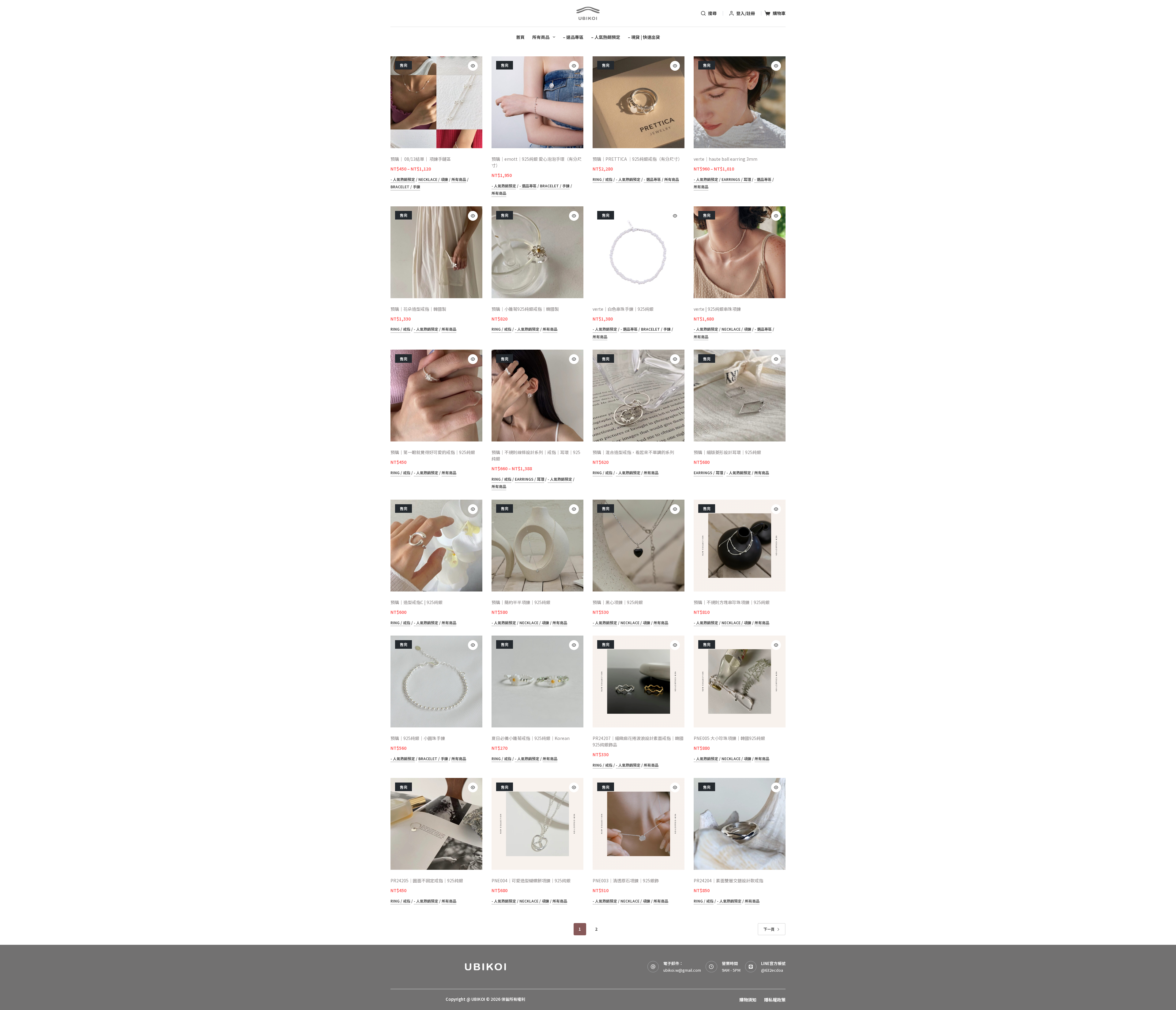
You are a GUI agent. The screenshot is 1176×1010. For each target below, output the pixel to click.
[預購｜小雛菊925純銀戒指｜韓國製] (537, 252)
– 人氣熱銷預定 (605, 37)
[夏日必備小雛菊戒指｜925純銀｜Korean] (537, 681)
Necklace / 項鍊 (433, 179)
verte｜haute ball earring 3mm (725, 159)
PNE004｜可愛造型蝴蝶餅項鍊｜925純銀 (531, 880)
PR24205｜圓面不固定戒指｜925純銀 (426, 880)
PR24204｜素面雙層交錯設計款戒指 (728, 880)
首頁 (520, 37)
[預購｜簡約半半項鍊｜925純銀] (537, 545)
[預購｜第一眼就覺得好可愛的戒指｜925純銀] (436, 395)
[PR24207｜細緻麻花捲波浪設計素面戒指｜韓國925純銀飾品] (638, 681)
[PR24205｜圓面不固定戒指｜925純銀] (436, 824)
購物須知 (747, 999)
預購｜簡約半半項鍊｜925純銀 (521, 602)
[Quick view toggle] (473, 66)
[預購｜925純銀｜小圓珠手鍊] (436, 681)
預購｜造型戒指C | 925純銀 (416, 602)
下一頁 (769, 929)
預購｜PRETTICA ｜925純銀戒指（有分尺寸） (637, 159)
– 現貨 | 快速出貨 (644, 37)
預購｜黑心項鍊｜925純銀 (618, 602)
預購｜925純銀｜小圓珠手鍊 (417, 738)
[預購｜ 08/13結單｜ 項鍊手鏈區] (436, 102)
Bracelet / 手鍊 (405, 186)
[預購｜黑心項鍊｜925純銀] (638, 545)
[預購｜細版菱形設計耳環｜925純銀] (740, 395)
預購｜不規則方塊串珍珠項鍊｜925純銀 (732, 602)
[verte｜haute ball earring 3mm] (740, 102)
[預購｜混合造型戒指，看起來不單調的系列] (638, 395)
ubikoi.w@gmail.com (682, 970)
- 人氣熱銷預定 (402, 179)
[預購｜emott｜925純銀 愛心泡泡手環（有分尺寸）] (537, 102)
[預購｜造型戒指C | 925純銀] (436, 545)
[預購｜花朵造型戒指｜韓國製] (436, 252)
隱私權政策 (775, 999)
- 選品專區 (528, 185)
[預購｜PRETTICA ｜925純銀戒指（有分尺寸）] (638, 102)
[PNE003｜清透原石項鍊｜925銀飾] (638, 824)
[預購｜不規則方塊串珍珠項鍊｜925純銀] (740, 545)
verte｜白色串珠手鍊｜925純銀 (623, 309)
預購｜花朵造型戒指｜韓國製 (418, 309)
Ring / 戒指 (602, 179)
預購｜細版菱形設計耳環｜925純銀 (727, 452)
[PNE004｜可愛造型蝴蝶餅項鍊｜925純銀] (537, 824)
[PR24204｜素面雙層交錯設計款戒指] (740, 824)
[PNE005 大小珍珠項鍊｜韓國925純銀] (740, 681)
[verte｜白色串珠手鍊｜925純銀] (638, 252)
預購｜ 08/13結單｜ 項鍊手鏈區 (420, 159)
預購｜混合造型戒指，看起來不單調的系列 (633, 452)
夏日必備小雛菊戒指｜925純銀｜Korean (531, 738)
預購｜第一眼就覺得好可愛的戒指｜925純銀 (432, 452)
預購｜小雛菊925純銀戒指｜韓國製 (525, 309)
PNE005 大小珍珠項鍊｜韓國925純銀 (729, 738)
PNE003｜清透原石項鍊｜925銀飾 (626, 880)
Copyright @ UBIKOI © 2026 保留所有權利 (485, 999)
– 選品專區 (573, 37)
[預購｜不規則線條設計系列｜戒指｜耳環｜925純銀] (537, 395)
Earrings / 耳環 (736, 179)
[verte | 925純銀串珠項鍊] (740, 252)
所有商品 (540, 37)
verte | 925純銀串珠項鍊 (717, 309)
